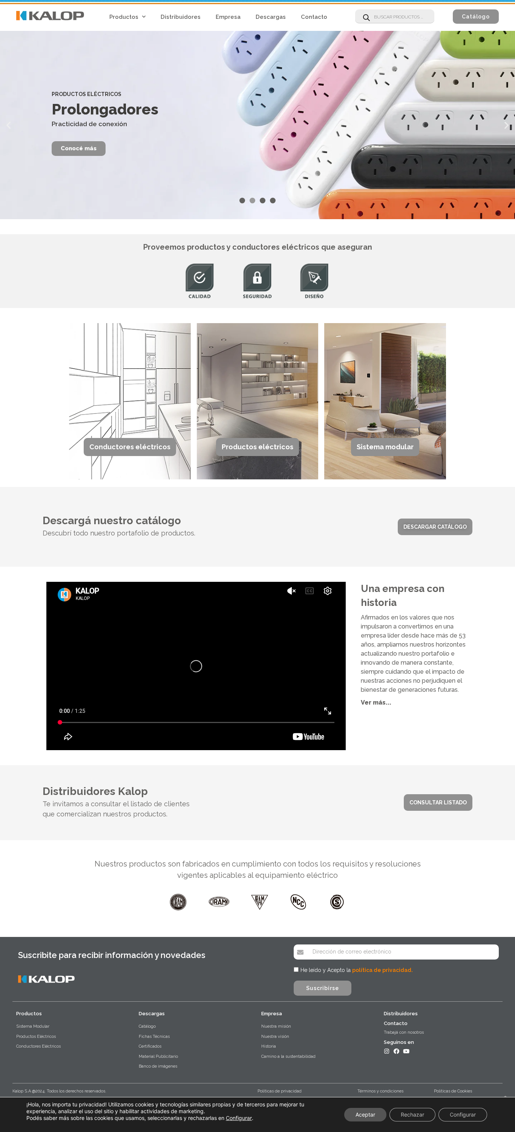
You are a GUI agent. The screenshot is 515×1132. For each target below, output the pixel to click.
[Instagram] (386, 1051)
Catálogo (147, 1026)
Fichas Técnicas (154, 1036)
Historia (268, 1046)
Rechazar (412, 1114)
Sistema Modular (32, 1026)
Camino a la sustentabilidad (288, 1056)
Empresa (228, 17)
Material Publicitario (158, 1056)
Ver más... (376, 702)
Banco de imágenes (158, 1066)
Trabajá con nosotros (404, 1032)
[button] (476, 16)
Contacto (314, 17)
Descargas (271, 17)
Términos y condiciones (380, 1091)
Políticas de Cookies (453, 1091)
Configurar (239, 1118)
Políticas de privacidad (280, 1091)
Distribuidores (181, 17)
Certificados (150, 1046)
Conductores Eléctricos (38, 1046)
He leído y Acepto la (356, 970)
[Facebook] (396, 1051)
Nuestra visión (275, 1036)
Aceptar (365, 1114)
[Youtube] (406, 1051)
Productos (123, 17)
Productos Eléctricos (36, 1036)
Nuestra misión (276, 1026)
